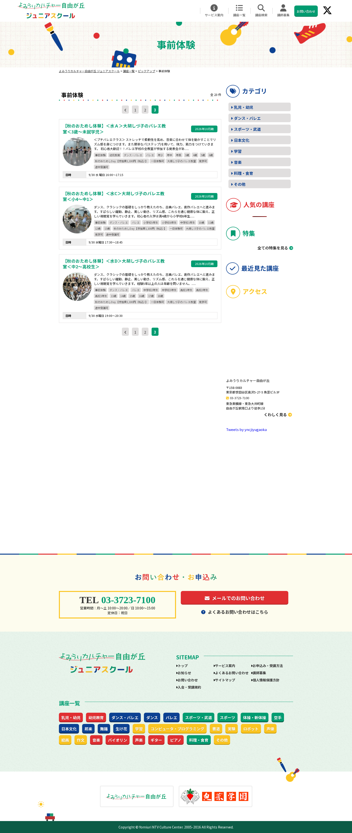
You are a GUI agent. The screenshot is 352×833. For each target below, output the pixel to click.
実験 (231, 729)
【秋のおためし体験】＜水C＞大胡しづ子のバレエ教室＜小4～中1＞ (114, 196)
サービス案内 (214, 15)
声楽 (139, 740)
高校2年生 (202, 290)
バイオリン (117, 740)
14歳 (123, 296)
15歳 (132, 296)
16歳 (141, 296)
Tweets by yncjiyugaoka (246, 429)
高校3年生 (101, 296)
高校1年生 (186, 290)
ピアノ (175, 740)
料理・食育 (243, 173)
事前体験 (100, 155)
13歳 (107, 228)
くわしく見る (275, 414)
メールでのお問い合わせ (238, 598)
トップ (183, 665)
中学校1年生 (187, 222)
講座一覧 (239, 15)
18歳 (160, 296)
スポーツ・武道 (247, 129)
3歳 (187, 155)
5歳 (203, 155)
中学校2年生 (150, 290)
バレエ (150, 155)
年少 (160, 155)
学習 (238, 151)
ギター (156, 740)
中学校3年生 (169, 290)
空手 (278, 717)
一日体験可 (157, 161)
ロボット (251, 729)
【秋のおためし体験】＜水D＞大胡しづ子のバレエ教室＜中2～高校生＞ (114, 264)
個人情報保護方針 (266, 680)
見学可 (203, 161)
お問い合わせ (306, 11)
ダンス (152, 717)
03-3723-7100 (239, 398)
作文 (81, 740)
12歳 (98, 228)
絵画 (65, 740)
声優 (270, 729)
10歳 (201, 222)
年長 (178, 155)
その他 (239, 184)
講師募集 (283, 15)
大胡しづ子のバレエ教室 (181, 161)
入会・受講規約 (189, 687)
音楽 (238, 162)
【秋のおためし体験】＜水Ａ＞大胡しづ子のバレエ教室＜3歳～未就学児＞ (114, 129)
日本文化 (241, 140)
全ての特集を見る (272, 248)
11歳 (211, 222)
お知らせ (184, 672)
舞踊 (104, 729)
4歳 (195, 155)
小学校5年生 (150, 222)
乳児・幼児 (243, 107)
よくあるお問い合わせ (232, 672)
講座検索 (261, 15)
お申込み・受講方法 (268, 665)
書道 (216, 729)
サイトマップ (225, 680)
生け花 (121, 729)
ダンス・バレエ (133, 155)
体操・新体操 (254, 717)
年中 (169, 155)
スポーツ (227, 717)
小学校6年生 (169, 222)
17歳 (151, 296)
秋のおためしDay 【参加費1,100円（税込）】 (121, 161)
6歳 (211, 155)
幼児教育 (114, 155)
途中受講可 (101, 167)
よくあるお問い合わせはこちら (238, 612)
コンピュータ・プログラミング (177, 729)
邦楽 (88, 729)
